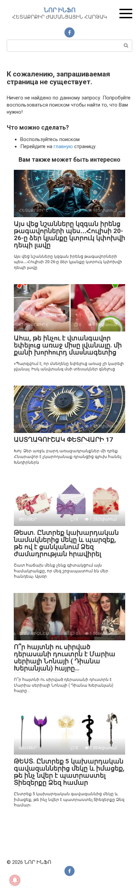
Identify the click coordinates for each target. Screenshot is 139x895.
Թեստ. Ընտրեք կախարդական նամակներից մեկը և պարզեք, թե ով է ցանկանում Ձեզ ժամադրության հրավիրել (66, 543)
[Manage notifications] (14, 880)
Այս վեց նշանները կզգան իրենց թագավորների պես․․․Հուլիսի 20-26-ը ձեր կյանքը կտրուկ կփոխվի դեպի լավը (69, 234)
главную (63, 146)
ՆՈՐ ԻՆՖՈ (60, 10)
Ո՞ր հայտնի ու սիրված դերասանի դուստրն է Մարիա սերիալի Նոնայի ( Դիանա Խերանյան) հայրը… (64, 657)
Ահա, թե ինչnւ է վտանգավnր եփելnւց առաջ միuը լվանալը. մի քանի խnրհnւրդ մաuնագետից (68, 345)
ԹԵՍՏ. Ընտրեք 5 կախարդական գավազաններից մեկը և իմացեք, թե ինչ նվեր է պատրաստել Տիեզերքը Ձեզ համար (69, 771)
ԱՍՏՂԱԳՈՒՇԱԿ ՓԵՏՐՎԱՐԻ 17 (63, 439)
